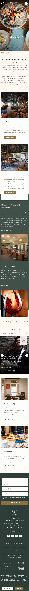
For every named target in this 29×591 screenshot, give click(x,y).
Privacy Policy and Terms (14, 557)
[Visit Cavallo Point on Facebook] (8, 536)
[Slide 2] (14, 253)
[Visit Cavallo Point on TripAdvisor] (20, 536)
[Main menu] (26, 3)
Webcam (6, 540)
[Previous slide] (4, 253)
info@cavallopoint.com (14, 531)
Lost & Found (22, 547)
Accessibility (6, 547)
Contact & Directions (18, 543)
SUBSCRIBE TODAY (14, 502)
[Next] (26, 355)
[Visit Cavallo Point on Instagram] (16, 536)
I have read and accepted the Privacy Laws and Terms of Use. (15, 498)
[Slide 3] (14, 258)
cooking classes (14, 67)
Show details (6, 585)
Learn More (10, 192)
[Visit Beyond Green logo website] (22, 568)
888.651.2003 (10, 527)
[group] (14, 172)
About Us (14, 540)
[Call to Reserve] (23, 3)
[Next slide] (25, 253)
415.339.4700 (18, 527)
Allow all (7, 588)
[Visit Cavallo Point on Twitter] (12, 536)
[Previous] (2, 355)
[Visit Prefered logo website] (22, 563)
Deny (19, 588)
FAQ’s (14, 547)
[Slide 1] (14, 247)
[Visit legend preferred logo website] (7, 568)
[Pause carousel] (3, 236)
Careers (23, 540)
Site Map (14, 550)
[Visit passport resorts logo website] (7, 562)
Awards (7, 543)
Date (4, 333)
